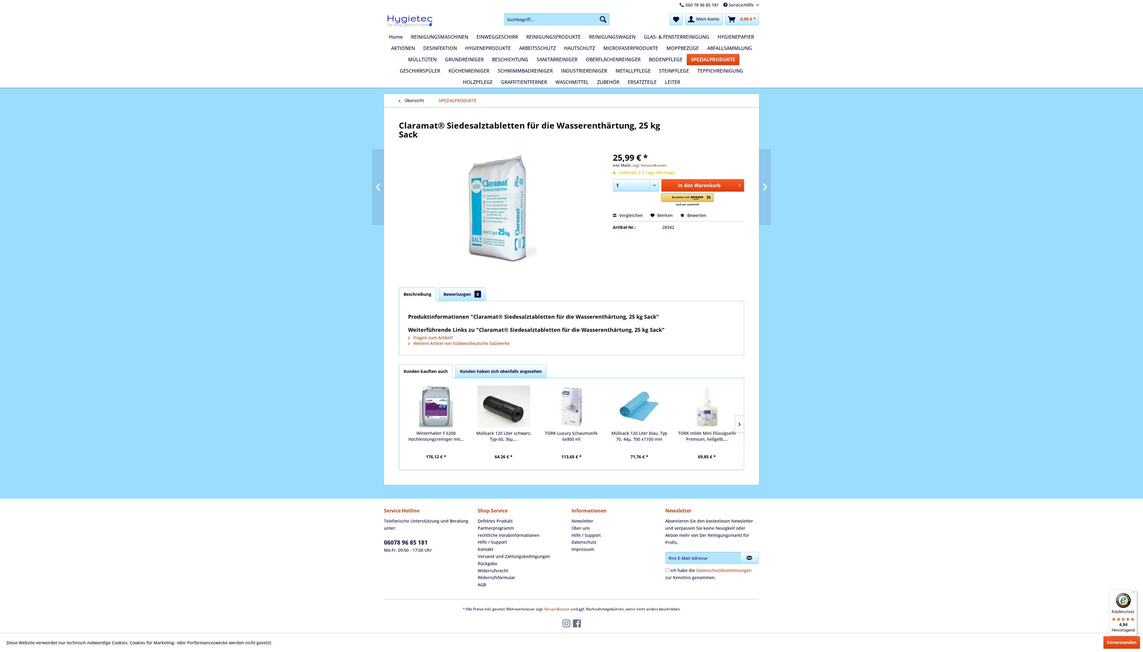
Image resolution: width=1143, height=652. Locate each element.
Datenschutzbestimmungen (724, 570)
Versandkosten (557, 609)
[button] (687, 200)
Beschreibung (417, 294)
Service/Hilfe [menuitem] (741, 5)
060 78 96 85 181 (702, 5)
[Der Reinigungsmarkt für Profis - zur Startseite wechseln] (410, 20)
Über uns (581, 528)
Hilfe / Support (492, 542)
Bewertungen (461, 294)
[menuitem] (556, 19)
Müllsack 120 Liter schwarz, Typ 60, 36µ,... (503, 436)
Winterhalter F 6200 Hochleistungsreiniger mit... (436, 436)
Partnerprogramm (496, 528)
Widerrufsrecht (493, 570)
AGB (482, 584)
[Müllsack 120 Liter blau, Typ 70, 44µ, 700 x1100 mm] (639, 406)
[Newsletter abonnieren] (749, 558)
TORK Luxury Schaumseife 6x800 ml (571, 436)
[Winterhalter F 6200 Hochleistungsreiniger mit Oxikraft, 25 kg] (436, 406)
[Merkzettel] (676, 19)
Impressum (583, 549)
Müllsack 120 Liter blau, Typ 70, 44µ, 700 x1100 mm (639, 436)
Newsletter (582, 521)
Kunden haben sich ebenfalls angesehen (501, 371)
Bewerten (696, 215)
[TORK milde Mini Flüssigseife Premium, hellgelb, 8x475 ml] (706, 406)
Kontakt (485, 549)
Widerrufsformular (496, 577)
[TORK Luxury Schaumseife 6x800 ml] (571, 406)
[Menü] (1133, 593)
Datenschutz (584, 542)
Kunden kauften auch (426, 371)
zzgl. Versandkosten (650, 165)
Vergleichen (630, 215)
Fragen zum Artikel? (432, 337)
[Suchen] (603, 19)
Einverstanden (1121, 642)
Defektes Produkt (495, 521)
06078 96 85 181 (406, 542)
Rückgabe (487, 563)
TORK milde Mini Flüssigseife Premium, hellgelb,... (707, 436)
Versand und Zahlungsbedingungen (514, 556)
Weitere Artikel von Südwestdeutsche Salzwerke (461, 343)
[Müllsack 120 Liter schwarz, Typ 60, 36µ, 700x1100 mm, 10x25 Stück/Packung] (503, 406)
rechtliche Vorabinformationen (508, 535)
